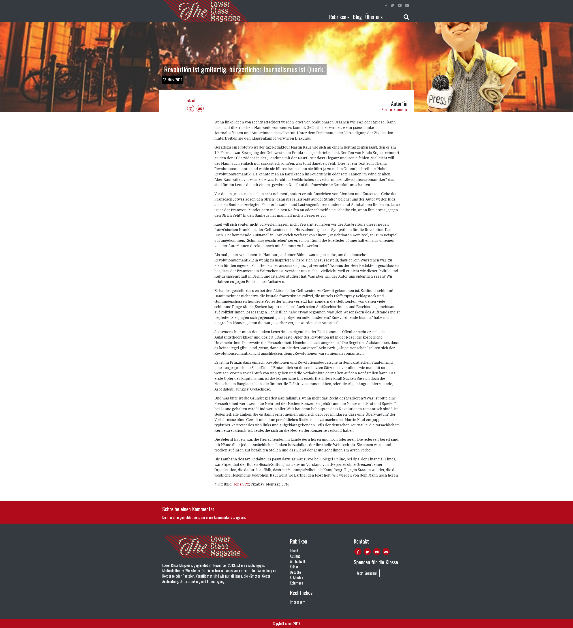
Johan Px (241, 484)
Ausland (295, 556)
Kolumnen (296, 583)
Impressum (297, 602)
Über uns (374, 17)
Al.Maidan (296, 577)
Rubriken (337, 17)
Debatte (295, 572)
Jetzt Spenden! (367, 573)
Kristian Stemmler (394, 109)
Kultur (294, 567)
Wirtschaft (297, 561)
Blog (357, 17)
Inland (190, 100)
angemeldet (184, 517)
